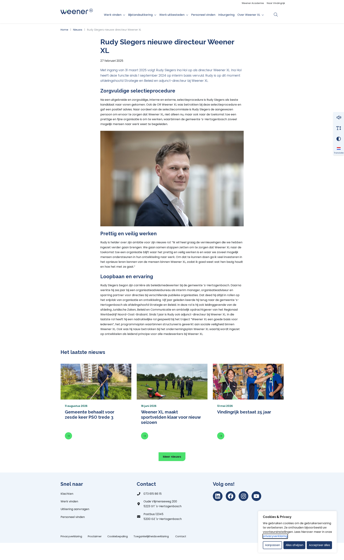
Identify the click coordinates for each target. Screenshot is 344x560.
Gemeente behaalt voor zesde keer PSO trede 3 (89, 414)
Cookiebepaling (117, 536)
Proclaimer (95, 536)
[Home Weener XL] (77, 14)
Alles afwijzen (294, 545)
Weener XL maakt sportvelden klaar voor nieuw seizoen (171, 417)
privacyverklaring (275, 536)
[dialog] (297, 532)
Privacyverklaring (71, 536)
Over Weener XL (248, 15)
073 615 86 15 (153, 494)
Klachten (67, 494)
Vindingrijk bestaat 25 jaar (244, 412)
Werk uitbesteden (172, 15)
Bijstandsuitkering (140, 15)
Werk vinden (112, 15)
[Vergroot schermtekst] (338, 128)
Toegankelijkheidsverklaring (151, 536)
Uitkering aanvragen (75, 509)
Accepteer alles (319, 545)
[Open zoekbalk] (276, 14)
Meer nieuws (172, 457)
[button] (338, 117)
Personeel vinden (203, 15)
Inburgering (226, 15)
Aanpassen (272, 545)
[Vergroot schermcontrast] (338, 138)
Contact (180, 536)
